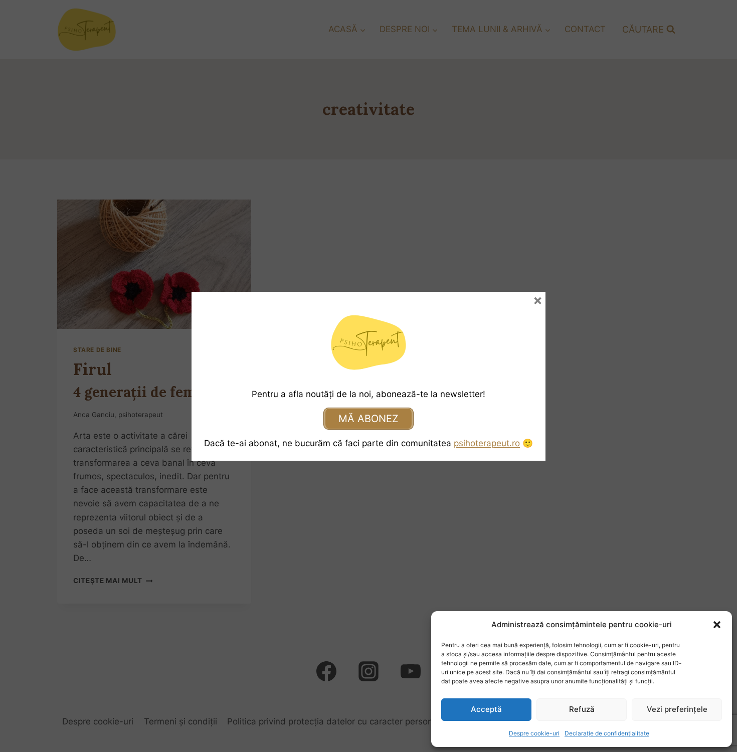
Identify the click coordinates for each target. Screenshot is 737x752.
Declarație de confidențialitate (607, 733)
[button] (717, 625)
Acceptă (486, 709)
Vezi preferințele (677, 709)
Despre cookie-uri (534, 733)
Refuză (582, 709)
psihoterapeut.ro (487, 443)
